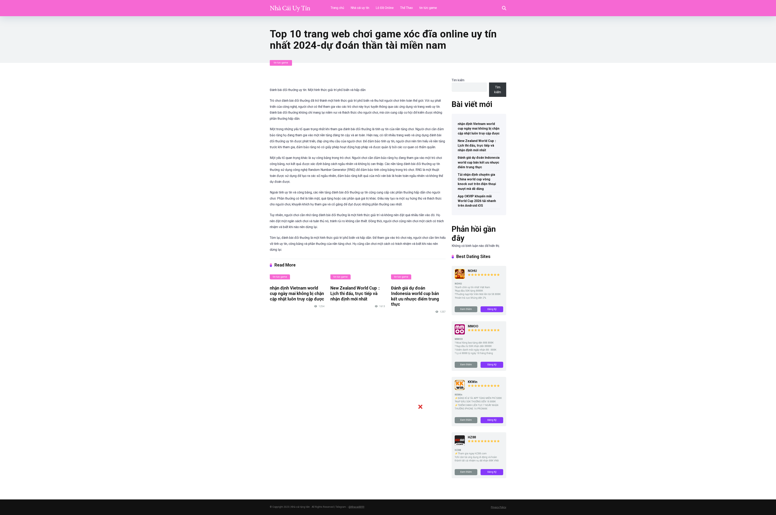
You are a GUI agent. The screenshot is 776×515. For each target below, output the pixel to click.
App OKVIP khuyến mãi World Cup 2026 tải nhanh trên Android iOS (477, 200)
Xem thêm (466, 309)
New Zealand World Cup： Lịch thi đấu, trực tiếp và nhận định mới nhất (355, 293)
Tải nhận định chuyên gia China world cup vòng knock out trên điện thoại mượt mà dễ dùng (477, 182)
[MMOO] (460, 333)
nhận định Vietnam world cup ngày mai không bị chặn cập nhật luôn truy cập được (297, 293)
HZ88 (472, 437)
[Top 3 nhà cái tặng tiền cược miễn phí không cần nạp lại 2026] (290, 6)
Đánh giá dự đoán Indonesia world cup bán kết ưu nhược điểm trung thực (415, 296)
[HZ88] (460, 444)
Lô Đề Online (385, 8)
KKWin (472, 382)
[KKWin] (460, 389)
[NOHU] (460, 278)
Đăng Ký (492, 309)
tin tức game (428, 8)
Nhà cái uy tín (360, 8)
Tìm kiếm (458, 80)
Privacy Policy (498, 507)
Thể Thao (406, 8)
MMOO (473, 326)
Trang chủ (337, 8)
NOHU (472, 271)
